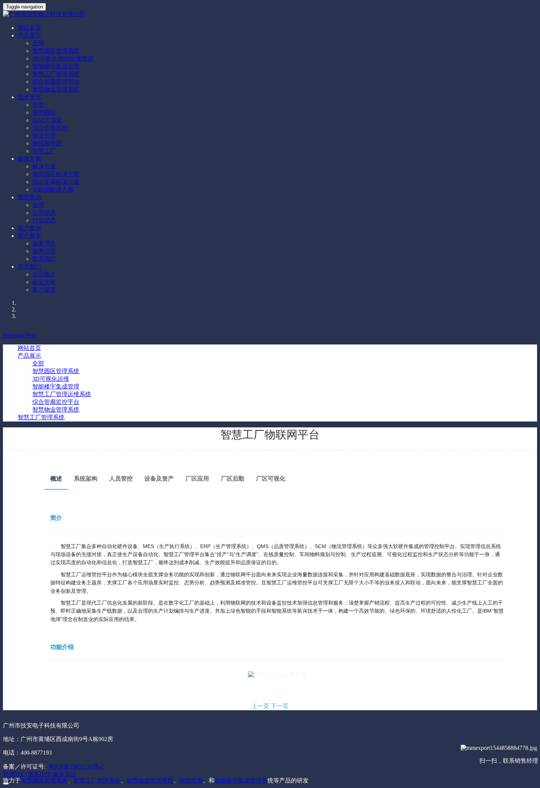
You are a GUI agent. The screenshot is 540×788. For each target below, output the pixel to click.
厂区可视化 (270, 478)
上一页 (260, 706)
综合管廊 (191, 780)
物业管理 (44, 135)
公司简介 (44, 274)
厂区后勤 (232, 478)
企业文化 (44, 282)
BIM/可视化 (47, 120)
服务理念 (44, 243)
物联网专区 (47, 143)
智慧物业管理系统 (55, 89)
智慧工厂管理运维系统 (61, 394)
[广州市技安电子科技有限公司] (270, 14)
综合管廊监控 (50, 128)
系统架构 (85, 478)
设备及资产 (159, 478)
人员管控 (121, 478)
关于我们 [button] (29, 266)
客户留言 (44, 290)
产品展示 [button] (29, 35)
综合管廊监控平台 (55, 82)
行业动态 (44, 220)
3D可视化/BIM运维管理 (62, 58)
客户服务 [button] (29, 236)
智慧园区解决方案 (55, 174)
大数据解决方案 (52, 189)
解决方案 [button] (29, 159)
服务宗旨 (44, 251)
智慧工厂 (44, 151)
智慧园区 (44, 112)
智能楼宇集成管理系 (241, 780)
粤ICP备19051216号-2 (76, 766)
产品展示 (29, 356)
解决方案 (44, 166)
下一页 (279, 706)
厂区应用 (197, 478)
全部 (38, 43)
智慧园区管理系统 (55, 51)
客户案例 (29, 228)
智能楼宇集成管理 (55, 66)
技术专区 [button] (29, 97)
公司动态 (44, 212)
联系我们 (44, 259)
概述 (56, 478)
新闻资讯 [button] (29, 197)
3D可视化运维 (50, 379)
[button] (14, 335)
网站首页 (29, 28)
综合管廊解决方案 (55, 182)
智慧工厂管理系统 (55, 74)
